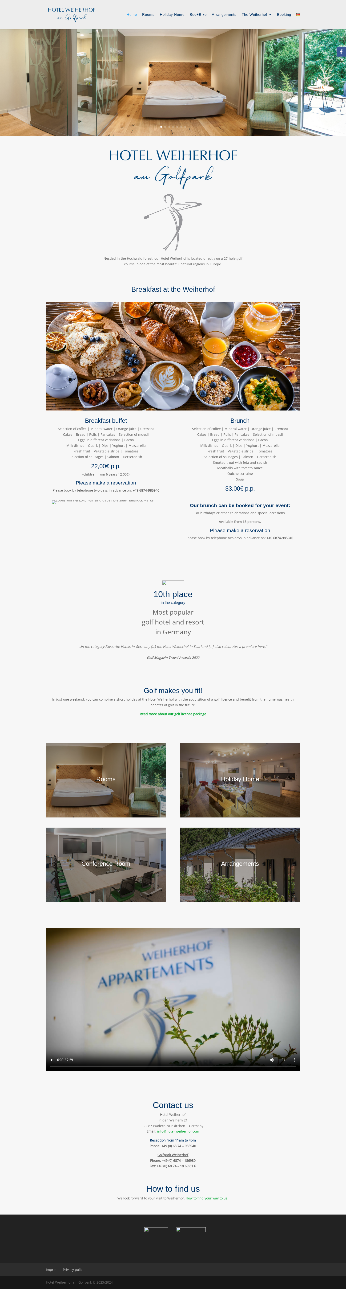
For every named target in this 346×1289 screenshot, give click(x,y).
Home (132, 14)
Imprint (52, 1269)
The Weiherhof (254, 14)
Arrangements (224, 14)
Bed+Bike (198, 14)
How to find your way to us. (207, 1198)
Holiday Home (172, 14)
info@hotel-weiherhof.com (178, 1131)
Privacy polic (72, 1269)
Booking (284, 14)
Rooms (148, 14)
